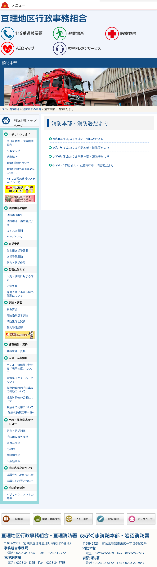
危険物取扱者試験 (17, 315)
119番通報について (18, 162)
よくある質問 (15, 230)
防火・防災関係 (16, 430)
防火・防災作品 (16, 262)
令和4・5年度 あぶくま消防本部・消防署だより (83, 165)
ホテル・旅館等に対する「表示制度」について (20, 368)
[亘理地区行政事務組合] (78, 18)
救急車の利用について (20, 407)
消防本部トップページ (25, 123)
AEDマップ (13, 150)
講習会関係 (13, 442)
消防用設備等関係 (17, 436)
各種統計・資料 (16, 351)
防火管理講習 (15, 327)
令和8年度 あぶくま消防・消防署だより (78, 139)
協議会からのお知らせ (20, 474)
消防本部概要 (15, 215)
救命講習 (12, 309)
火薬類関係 (13, 461)
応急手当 (12, 286)
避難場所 (12, 156)
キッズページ (15, 236)
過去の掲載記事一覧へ (21, 412)
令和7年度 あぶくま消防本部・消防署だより (80, 147)
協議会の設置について (20, 480)
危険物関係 (13, 455)
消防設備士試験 (16, 321)
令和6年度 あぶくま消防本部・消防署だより (80, 156)
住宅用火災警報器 (17, 250)
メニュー (18, 5)
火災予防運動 (15, 256)
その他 (11, 448)
